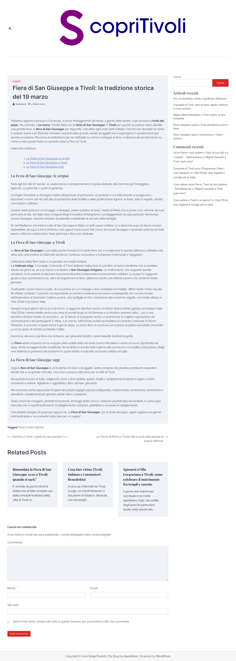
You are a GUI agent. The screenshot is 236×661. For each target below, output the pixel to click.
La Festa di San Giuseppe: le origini (48, 158)
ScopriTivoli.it (96, 656)
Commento (15, 542)
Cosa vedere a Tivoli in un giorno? (192, 200)
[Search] (10, 28)
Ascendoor (131, 656)
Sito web (12, 605)
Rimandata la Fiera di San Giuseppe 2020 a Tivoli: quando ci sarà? (32, 474)
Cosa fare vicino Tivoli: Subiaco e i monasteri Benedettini (85, 474)
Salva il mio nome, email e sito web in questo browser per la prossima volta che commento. (71, 621)
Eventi (17, 81)
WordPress (163, 656)
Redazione (20, 104)
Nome (12, 588)
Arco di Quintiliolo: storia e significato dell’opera (199, 98)
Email (94, 588)
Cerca (177, 77)
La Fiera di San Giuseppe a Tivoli (46, 162)
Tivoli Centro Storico (31, 427)
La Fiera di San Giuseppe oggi (45, 166)
